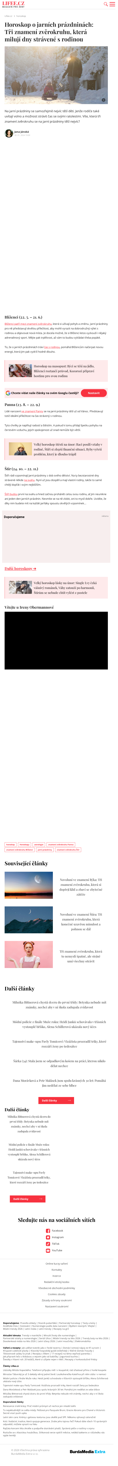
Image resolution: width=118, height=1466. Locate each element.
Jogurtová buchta (69, 1356)
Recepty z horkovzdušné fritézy (81, 1359)
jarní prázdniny (45, 849)
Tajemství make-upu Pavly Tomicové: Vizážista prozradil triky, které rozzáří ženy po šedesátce (29, 1177)
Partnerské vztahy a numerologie (20, 1338)
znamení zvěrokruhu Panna (60, 844)
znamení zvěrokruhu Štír (68, 849)
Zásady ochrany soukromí (57, 1300)
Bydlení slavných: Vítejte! (82, 1325)
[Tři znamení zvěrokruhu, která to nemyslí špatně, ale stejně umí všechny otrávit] (29, 967)
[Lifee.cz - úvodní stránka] (13, 5)
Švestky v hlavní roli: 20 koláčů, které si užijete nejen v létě (33, 1359)
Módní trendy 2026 (13, 1328)
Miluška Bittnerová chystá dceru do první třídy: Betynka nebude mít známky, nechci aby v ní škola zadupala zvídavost (53, 1395)
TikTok (55, 1243)
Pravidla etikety (28, 1323)
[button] (105, 4)
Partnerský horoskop (69, 1323)
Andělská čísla (10, 1325)
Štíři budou (11, 494)
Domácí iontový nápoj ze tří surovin (81, 1347)
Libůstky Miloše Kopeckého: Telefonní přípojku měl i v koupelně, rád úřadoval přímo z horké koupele (54, 1370)
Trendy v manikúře (31, 1335)
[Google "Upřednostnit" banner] (56, 397)
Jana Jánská (21, 131)
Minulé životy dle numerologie (59, 1335)
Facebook (57, 1230)
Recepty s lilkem (41, 1353)
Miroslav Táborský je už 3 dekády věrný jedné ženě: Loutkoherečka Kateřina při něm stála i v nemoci (54, 1374)
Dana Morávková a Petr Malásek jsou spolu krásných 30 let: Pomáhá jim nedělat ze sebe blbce (51, 1389)
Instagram (57, 1237)
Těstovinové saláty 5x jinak (16, 1353)
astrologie (38, 844)
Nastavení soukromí (56, 1306)
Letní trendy (45, 1328)
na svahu (29, 480)
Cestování (25, 1325)
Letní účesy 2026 (46, 1341)
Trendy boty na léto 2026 (95, 1338)
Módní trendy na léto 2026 (66, 1338)
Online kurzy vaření (57, 1263)
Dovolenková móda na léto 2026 (19, 1341)
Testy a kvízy (89, 1323)
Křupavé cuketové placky (15, 1350)
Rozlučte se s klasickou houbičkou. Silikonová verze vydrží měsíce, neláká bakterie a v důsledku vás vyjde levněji (54, 1434)
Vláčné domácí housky (81, 1350)
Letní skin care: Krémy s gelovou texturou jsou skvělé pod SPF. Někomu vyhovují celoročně (49, 1417)
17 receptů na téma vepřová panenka (70, 1353)
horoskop (10, 844)
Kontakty (57, 1269)
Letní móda (30, 1328)
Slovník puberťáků (47, 1323)
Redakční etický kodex (56, 1282)
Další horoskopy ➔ (20, 568)
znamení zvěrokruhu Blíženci (19, 849)
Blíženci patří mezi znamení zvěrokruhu (28, 324)
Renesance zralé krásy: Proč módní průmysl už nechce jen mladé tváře (39, 1406)
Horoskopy (24, 844)
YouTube (56, 1250)
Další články (49, 1100)
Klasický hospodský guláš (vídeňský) (49, 1350)
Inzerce (57, 1276)
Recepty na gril (61, 1328)
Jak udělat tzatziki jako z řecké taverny (41, 1347)
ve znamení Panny (32, 411)
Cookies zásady (56, 1294)
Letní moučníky (65, 1341)
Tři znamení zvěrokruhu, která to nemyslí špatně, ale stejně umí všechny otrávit (81, 956)
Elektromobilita (83, 1341)
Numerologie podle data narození (49, 1325)
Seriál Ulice (45, 1338)
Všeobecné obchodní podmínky (56, 1288)
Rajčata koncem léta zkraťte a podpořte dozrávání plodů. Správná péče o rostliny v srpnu (48, 1428)
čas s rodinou (52, 347)
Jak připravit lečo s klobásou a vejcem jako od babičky (30, 1356)
